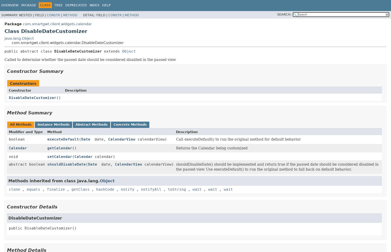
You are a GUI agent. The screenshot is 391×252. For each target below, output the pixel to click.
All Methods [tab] (20, 124)
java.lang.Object (19, 38)
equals (33, 189)
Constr (53, 15)
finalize (56, 189)
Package (28, 5)
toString (177, 189)
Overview (10, 5)
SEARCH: (284, 14)
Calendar (18, 148)
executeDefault (63, 139)
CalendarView (121, 139)
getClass (81, 189)
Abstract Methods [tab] (91, 124)
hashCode (105, 189)
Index (95, 5)
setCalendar (59, 157)
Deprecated (76, 5)
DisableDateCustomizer (32, 98)
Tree (58, 5)
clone (14, 189)
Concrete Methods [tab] (130, 124)
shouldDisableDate (66, 164)
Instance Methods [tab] (53, 124)
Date (85, 139)
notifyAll (151, 189)
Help (106, 5)
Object (129, 51)
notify (127, 189)
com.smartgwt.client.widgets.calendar (57, 24)
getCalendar (59, 148)
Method (70, 15)
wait (197, 189)
